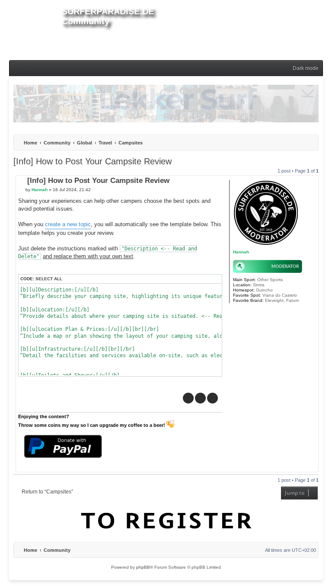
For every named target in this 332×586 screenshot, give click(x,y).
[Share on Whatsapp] (212, 398)
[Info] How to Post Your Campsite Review (92, 161)
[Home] (31, 28)
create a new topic (68, 224)
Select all (48, 278)
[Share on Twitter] (200, 398)
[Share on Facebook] (188, 398)
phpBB (143, 567)
